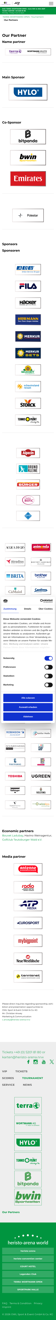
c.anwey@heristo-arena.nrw (16, 1019)
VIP (4, 1071)
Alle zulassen (28, 698)
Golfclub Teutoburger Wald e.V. (22, 839)
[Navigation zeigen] (51, 3)
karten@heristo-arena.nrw (23, 1057)
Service (8, 1084)
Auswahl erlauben (28, 707)
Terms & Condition (20, 1303)
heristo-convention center (28, 1258)
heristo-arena (28, 1251)
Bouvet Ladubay (12, 835)
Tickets (22, 1071)
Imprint (6, 1307)
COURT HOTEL (28, 1266)
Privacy (38, 1303)
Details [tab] (27, 609)
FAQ (4, 1303)
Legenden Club (28, 1274)
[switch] (49, 667)
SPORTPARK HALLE (28, 1289)
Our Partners (11, 1212)
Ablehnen (28, 716)
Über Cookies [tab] (46, 609)
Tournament (37, 17)
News (27, 1084)
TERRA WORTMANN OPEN (16, 17)
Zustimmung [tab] (10, 609)
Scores (8, 1078)
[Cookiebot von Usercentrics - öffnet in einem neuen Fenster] (40, 601)
